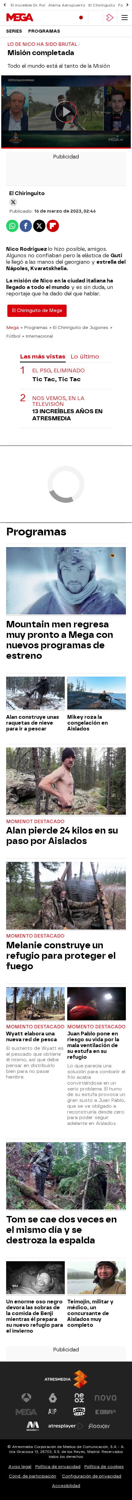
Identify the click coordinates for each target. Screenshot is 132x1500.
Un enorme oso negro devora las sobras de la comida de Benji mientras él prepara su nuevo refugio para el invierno (34, 1316)
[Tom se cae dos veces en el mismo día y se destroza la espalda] (66, 1176)
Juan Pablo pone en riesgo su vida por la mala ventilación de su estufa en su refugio (93, 1045)
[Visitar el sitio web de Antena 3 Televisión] (26, 1397)
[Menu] (124, 17)
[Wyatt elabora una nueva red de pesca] (35, 1004)
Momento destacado (35, 936)
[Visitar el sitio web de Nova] (105, 1397)
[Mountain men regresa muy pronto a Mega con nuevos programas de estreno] (66, 581)
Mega (12, 327)
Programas (44, 31)
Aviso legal (19, 1466)
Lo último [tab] (85, 356)
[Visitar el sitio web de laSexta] (53, 1397)
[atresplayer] (110, 17)
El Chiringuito (101, 5)
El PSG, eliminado (58, 371)
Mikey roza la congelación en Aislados (87, 723)
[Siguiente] (127, 5)
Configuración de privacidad (91, 1476)
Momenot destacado (35, 821)
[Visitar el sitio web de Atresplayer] (66, 1426)
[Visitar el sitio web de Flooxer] (99, 1426)
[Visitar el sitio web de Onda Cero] (79, 1412)
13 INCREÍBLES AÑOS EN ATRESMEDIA (67, 415)
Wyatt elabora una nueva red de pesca (31, 1036)
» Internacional (37, 336)
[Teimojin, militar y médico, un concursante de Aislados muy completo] (96, 1278)
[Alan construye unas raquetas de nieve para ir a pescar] (35, 694)
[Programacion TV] (95, 17)
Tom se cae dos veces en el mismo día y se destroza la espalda (61, 1230)
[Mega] (32, 17)
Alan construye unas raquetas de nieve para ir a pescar (32, 723)
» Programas (34, 327)
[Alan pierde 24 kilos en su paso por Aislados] (66, 781)
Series (14, 31)
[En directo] (81, 17)
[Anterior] (4, 5)
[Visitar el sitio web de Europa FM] (105, 1412)
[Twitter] (13, 202)
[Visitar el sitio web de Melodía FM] (33, 1426)
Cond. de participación (32, 1476)
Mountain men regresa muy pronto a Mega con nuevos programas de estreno (59, 640)
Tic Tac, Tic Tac (56, 379)
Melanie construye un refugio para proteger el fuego (61, 955)
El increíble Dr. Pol (28, 5)
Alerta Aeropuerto (66, 5)
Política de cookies (104, 1466)
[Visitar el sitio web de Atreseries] (53, 1412)
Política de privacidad (57, 1466)
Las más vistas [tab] (42, 356)
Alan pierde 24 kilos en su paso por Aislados (62, 835)
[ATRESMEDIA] (66, 1379)
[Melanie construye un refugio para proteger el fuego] (66, 896)
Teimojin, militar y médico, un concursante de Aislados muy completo (90, 1313)
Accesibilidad (66, 1485)
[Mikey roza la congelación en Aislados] (96, 694)
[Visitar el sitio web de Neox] (79, 1397)
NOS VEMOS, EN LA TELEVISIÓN (58, 401)
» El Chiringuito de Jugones (78, 327)
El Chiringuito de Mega (37, 310)
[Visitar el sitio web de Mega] (26, 1412)
